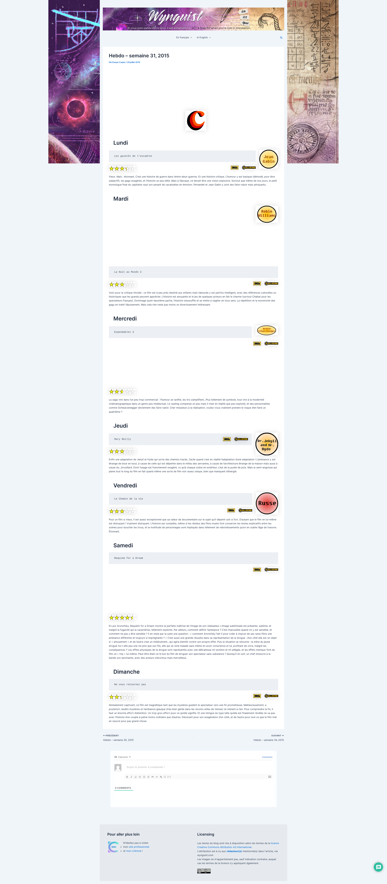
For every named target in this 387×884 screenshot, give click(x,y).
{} (165, 777)
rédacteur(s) (234, 851)
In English (202, 37)
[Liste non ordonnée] (148, 777)
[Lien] (161, 777)
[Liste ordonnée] (144, 777)
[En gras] (127, 777)
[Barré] (140, 777)
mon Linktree (134, 850)
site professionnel (139, 846)
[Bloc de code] (157, 777)
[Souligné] (135, 777)
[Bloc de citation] (152, 777)
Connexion (266, 757)
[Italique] (131, 777)
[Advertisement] (193, 82)
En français (182, 37)
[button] (190, 37)
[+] (169, 777)
